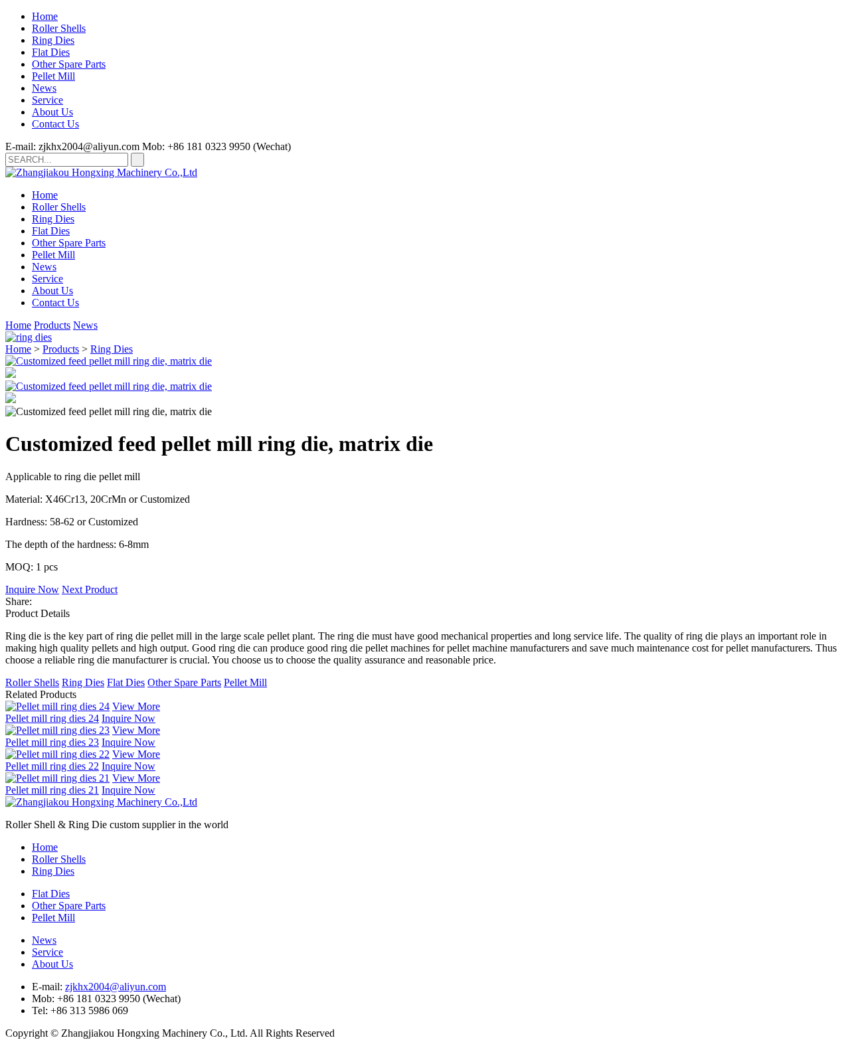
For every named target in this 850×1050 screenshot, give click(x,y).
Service (47, 100)
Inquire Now (32, 589)
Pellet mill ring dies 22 (52, 766)
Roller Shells (59, 28)
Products (52, 325)
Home (45, 16)
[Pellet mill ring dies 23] (57, 730)
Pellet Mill (53, 76)
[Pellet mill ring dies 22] (57, 754)
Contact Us (55, 124)
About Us (52, 112)
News (44, 88)
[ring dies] (28, 337)
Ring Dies (53, 40)
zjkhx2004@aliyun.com (115, 986)
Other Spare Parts (69, 64)
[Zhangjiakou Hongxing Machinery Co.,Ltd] (101, 172)
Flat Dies (51, 52)
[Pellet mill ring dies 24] (57, 706)
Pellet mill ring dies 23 (52, 742)
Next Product (90, 589)
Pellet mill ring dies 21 (52, 790)
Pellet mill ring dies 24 (52, 718)
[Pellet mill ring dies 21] (57, 778)
